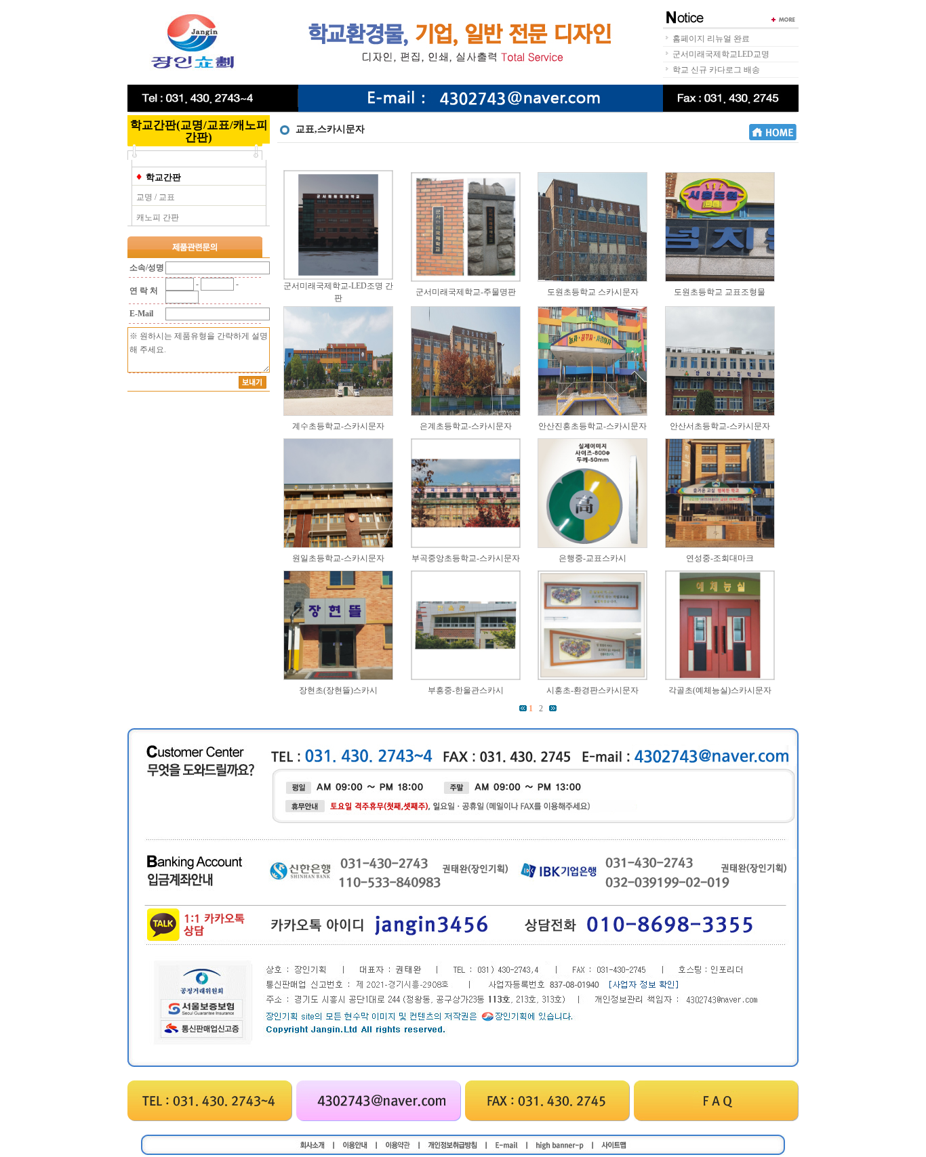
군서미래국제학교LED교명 (720, 54)
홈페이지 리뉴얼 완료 (711, 38)
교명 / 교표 (155, 197)
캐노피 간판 (157, 217)
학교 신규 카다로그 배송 (716, 70)
